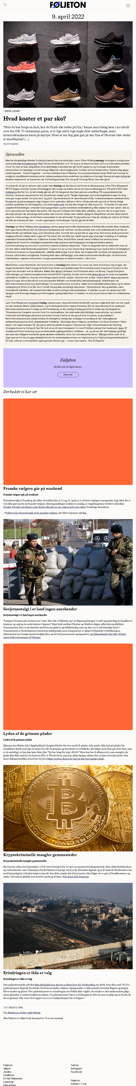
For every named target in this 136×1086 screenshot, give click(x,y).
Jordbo (7, 1072)
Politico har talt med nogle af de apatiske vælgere (31, 512)
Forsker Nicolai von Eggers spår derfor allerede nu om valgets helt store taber (44, 507)
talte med (59, 204)
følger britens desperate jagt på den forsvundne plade (75, 758)
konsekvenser (29, 163)
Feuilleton (8, 1075)
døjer (121, 328)
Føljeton (8, 1065)
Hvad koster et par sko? (34, 118)
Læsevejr (8, 1082)
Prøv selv (68, 374)
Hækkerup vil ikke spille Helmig (24, 1012)
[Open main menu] (128, 5)
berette (80, 242)
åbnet (59, 271)
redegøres (11, 192)
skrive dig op (98, 274)
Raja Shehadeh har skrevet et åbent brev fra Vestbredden (65, 984)
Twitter (75, 1065)
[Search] (5, 5)
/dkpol (6, 1068)
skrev (126, 170)
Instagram (76, 1068)
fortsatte (33, 302)
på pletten (44, 226)
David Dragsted (10, 143)
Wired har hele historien (75, 876)
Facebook (76, 1072)
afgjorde (125, 176)
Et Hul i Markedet (12, 1078)
